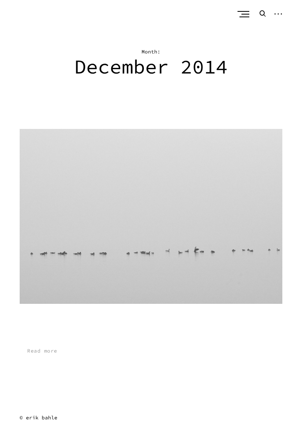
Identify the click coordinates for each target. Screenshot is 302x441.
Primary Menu (244, 14)
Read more (42, 350)
